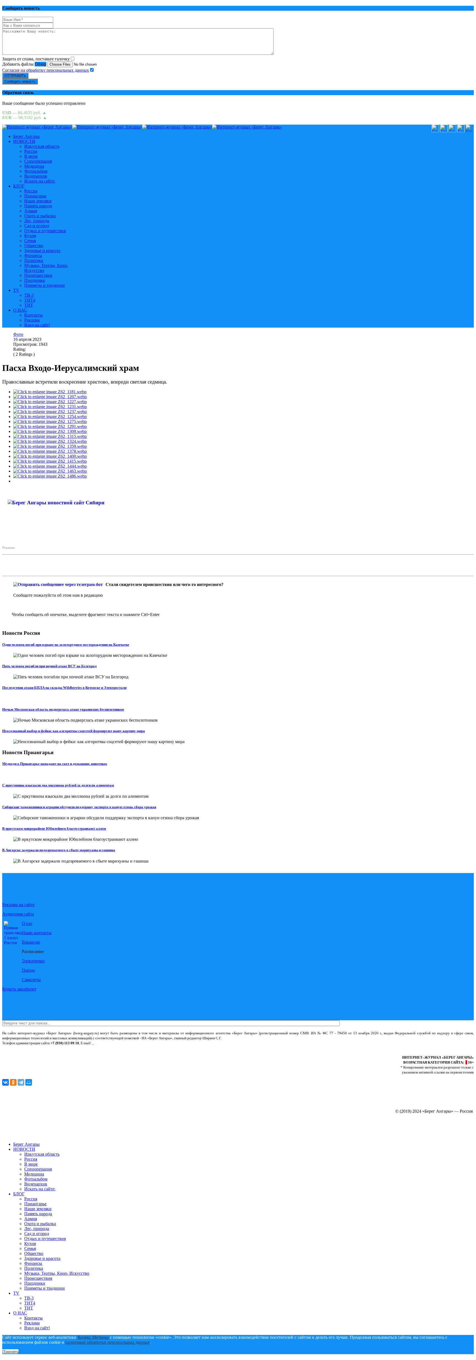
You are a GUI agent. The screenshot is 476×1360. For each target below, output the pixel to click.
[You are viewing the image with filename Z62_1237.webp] (50, 411)
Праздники (34, 280)
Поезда (28, 970)
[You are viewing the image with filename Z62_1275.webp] (50, 421)
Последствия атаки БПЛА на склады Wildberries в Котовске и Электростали (64, 688)
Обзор (40, 64)
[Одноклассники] (13, 1082)
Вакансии (31, 942)
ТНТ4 (29, 300)
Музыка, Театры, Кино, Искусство (56, 1273)
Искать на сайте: (39, 181)
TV (16, 290)
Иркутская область (42, 146)
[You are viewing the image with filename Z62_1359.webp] (50, 446)
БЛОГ (19, 186)
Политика (33, 260)
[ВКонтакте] (5, 1082)
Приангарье (35, 196)
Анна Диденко (127, 506)
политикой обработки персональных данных (107, 1342)
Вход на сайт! (37, 325)
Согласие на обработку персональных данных (45, 70)
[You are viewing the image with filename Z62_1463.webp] (50, 471)
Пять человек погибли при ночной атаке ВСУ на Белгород (49, 666)
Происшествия (38, 275)
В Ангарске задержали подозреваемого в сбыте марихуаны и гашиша (58, 850)
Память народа (38, 206)
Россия (30, 151)
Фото (18, 334)
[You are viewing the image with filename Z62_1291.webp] (50, 426)
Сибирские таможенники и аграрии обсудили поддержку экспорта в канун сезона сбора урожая (79, 807)
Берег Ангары (26, 136)
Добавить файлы (18, 64)
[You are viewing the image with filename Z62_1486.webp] (50, 476)
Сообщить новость (20, 81)
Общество (33, 245)
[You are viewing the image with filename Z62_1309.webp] (50, 431)
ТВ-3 (29, 295)
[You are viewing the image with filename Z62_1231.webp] (50, 406)
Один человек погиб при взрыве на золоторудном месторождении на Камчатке (65, 644)
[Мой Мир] (28, 1082)
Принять (10, 1351)
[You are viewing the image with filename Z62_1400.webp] (50, 456)
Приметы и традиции (44, 285)
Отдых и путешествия (45, 230)
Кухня (30, 235)
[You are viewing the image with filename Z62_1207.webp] (50, 396)
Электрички (33, 961)
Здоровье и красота (42, 250)
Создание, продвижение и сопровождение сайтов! (426, 1135)
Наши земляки (38, 201)
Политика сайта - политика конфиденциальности (39, 1048)
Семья (30, 240)
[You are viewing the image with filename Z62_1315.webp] (50, 436)
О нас (27, 923)
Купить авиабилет (19, 989)
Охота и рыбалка (40, 215)
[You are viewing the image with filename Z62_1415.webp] (50, 461)
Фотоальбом (35, 171)
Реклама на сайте (18, 904)
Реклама (32, 320)
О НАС (20, 310)
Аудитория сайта (18, 914)
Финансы (33, 255)
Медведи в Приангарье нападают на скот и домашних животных (54, 764)
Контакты (33, 315)
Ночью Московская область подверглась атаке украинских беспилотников (63, 709)
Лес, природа (36, 220)
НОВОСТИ (24, 141)
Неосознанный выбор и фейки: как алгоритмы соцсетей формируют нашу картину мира (73, 731)
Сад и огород (36, 225)
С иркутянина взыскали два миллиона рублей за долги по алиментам (58, 785)
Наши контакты (37, 932)
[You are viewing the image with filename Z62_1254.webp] (50, 416)
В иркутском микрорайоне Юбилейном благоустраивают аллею (54, 828)
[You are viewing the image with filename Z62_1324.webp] (50, 441)
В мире (31, 156)
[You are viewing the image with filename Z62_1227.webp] (50, 401)
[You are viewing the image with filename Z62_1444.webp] (50, 466)
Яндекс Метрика (93, 1337)
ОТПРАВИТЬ (15, 76)
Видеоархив (35, 176)
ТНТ (28, 305)
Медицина (34, 166)
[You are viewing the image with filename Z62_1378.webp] (50, 451)
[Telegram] (21, 1082)
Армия (30, 210)
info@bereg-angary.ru (110, 1043)
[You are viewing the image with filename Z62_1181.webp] (49, 391)
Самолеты (31, 979)
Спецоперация (38, 161)
